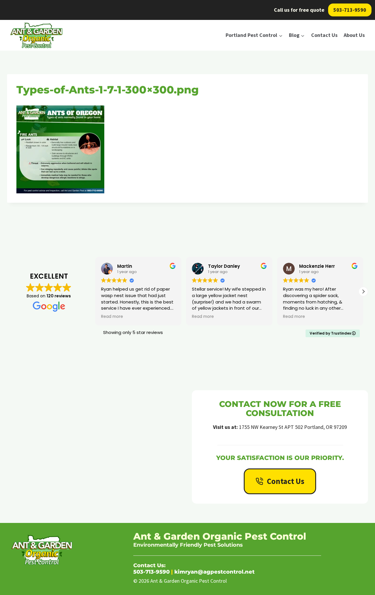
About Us (354, 35)
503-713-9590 (349, 9)
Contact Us (324, 35)
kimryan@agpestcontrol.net (214, 572)
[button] (363, 291)
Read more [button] (112, 316)
